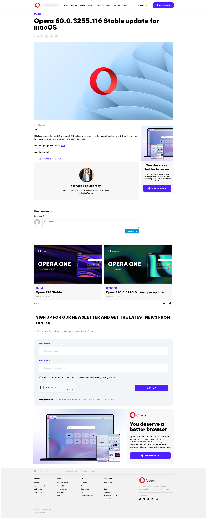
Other (124, 5)
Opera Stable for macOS (50, 159)
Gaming (100, 5)
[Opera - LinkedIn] (152, 499)
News (66, 5)
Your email (44, 360)
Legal (83, 478)
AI (119, 5)
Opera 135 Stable (49, 292)
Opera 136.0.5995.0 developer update (135, 292)
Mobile (82, 5)
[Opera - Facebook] (140, 499)
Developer (112, 288)
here (63, 145)
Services (37, 478)
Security (91, 5)
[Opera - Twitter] (144, 499)
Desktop (74, 5)
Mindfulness (111, 5)
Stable (38, 14)
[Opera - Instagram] (156, 499)
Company (108, 478)
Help (59, 478)
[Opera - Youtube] (148, 499)
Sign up (151, 388)
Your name (44, 343)
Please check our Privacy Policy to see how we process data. (87, 399)
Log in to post (132, 231)
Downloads (142, 5)
